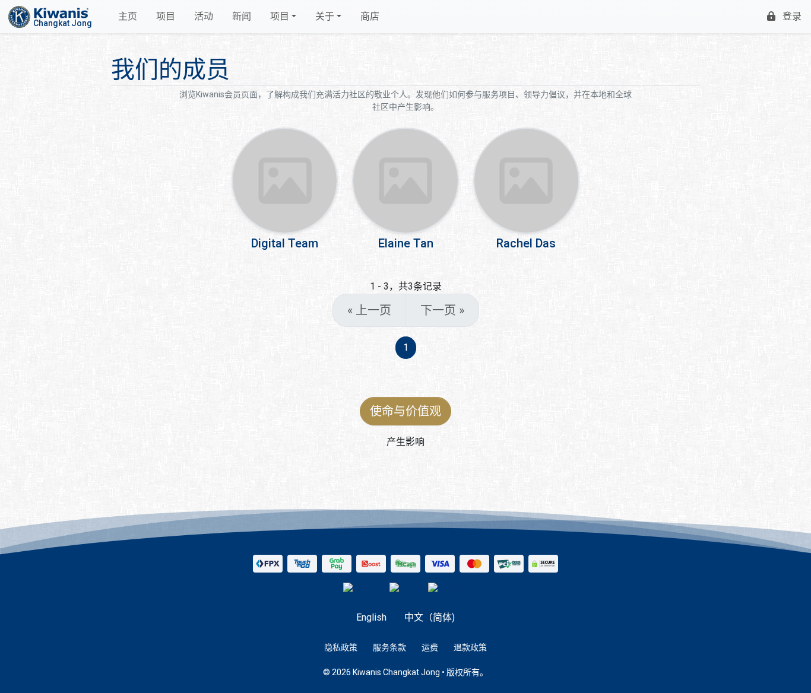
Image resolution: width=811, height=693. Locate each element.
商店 (369, 16)
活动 (203, 16)
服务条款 (389, 647)
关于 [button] (324, 16)
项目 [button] (279, 16)
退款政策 (470, 647)
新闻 (241, 16)
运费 (430, 647)
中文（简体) (429, 617)
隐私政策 (340, 647)
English (371, 617)
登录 (792, 16)
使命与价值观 (405, 411)
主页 (127, 16)
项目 (165, 16)
